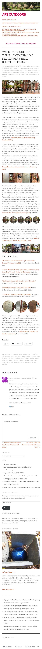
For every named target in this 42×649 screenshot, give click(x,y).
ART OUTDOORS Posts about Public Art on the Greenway (20, 23)
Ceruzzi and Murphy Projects (22, 356)
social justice (11, 74)
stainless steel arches (19, 362)
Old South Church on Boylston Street (23, 360)
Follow (6, 508)
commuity (36, 68)
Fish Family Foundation (14, 358)
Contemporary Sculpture (8, 70)
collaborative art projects (26, 68)
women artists (24, 74)
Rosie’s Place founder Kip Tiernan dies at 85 (16, 288)
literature (4, 72)
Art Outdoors (14, 14)
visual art (17, 74)
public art (36, 72)
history (29, 70)
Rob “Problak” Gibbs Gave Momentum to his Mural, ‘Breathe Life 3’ (31, 445)
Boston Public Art (14, 68)
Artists (37, 66)
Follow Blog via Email (10, 492)
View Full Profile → (8, 589)
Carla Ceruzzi (10, 356)
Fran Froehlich (25, 358)
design (17, 70)
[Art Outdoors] (21, 5)
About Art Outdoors (9, 20)
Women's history (33, 74)
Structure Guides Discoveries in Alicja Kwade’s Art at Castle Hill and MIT (11, 445)
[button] (12, 87)
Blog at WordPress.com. (8, 638)
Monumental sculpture (18, 72)
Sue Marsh (28, 362)
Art (34, 66)
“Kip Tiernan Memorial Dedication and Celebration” (19, 281)
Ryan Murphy (9, 362)
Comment (32, 438)
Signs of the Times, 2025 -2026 (11, 26)
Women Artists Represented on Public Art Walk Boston (20, 36)
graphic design (23, 70)
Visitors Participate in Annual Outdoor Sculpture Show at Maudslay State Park (20, 33)
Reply (10, 380)
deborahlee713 (20, 66)
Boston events (5, 68)
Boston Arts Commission (11, 354)
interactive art (35, 70)
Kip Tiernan (9, 360)
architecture (30, 66)
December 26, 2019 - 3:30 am (29, 378)
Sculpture (4, 74)
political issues (29, 72)
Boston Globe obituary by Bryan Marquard (16, 213)
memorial (10, 72)
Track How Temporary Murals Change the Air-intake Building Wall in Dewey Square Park (19, 30)
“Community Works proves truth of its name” (16, 294)
